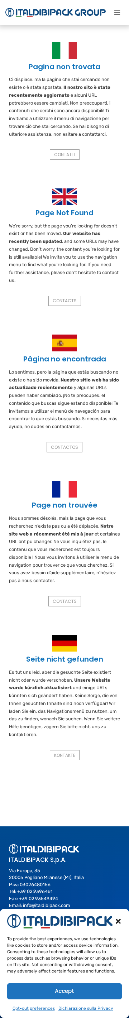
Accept (64, 991)
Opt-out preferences (34, 1008)
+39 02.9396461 (35, 891)
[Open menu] (117, 12)
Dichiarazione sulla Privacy (85, 1008)
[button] (118, 921)
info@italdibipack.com (46, 905)
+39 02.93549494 (38, 898)
